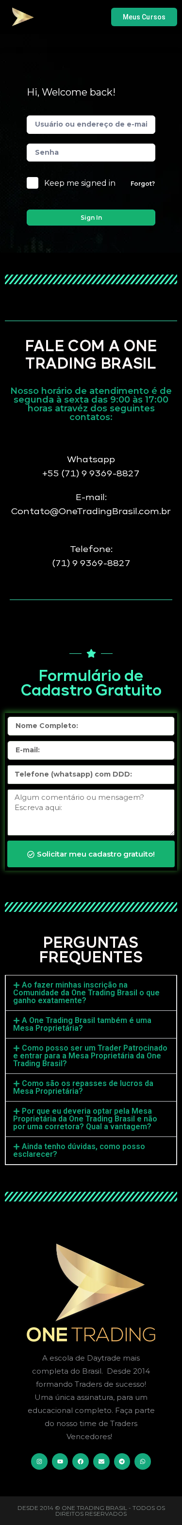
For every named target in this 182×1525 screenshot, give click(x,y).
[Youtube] (60, 1461)
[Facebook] (80, 1461)
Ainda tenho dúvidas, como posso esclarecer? (79, 1150)
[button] (91, 992)
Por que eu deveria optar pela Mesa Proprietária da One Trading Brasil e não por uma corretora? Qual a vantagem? (85, 1118)
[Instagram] (39, 1461)
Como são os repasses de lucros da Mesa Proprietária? (83, 1087)
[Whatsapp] (142, 1461)
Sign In (91, 217)
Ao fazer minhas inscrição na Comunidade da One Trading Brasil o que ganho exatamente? (86, 992)
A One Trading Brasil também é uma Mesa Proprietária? (82, 1024)
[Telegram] (122, 1461)
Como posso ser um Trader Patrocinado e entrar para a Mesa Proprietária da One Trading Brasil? (90, 1055)
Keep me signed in (80, 183)
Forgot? (143, 183)
